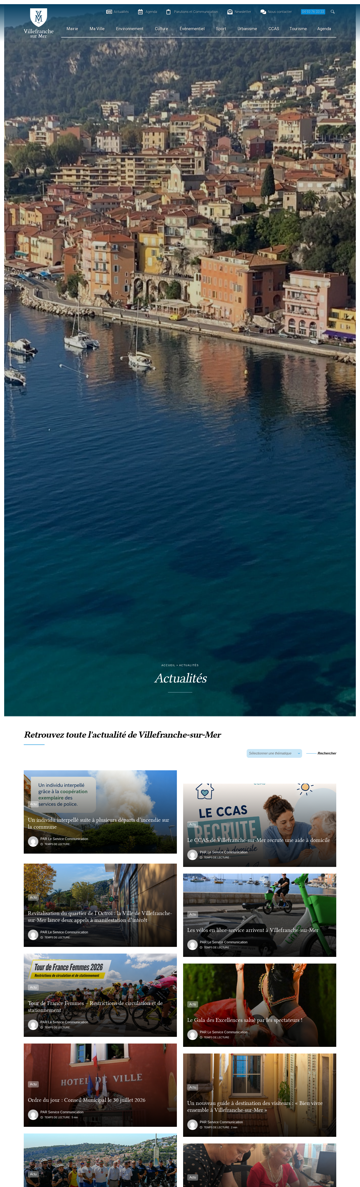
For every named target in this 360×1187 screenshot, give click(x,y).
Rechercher (327, 753)
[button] (332, 11)
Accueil (168, 665)
